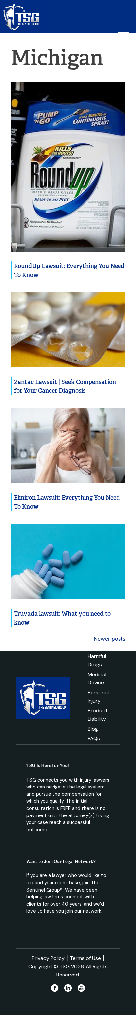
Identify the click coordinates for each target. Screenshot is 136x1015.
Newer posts (109, 638)
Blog (93, 728)
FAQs (94, 738)
